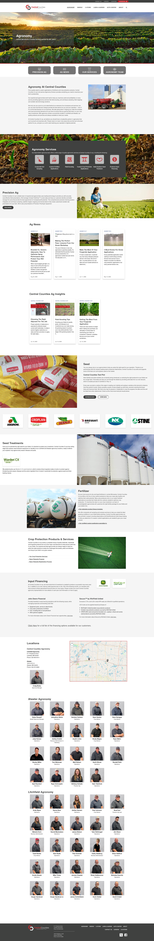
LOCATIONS (124, 929)
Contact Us (98, 1)
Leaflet (112, 680)
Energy (80, 7)
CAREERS (116, 929)
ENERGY (92, 926)
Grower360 (122, 1)
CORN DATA (103, 397)
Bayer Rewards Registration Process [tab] (40, 562)
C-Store (88, 7)
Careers (106, 1)
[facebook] (125, 935)
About (121, 7)
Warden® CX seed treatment (24, 469)
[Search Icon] (126, 7)
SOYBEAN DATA (89, 397)
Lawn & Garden (98, 7)
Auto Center (111, 7)
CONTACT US (108, 929)
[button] (89, 659)
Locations (114, 1)
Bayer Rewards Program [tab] (36, 559)
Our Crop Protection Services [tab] (38, 556)
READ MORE (8, 207)
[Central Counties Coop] (36, 7)
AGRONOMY (84, 926)
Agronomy (71, 7)
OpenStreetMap (119, 680)
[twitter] (121, 935)
